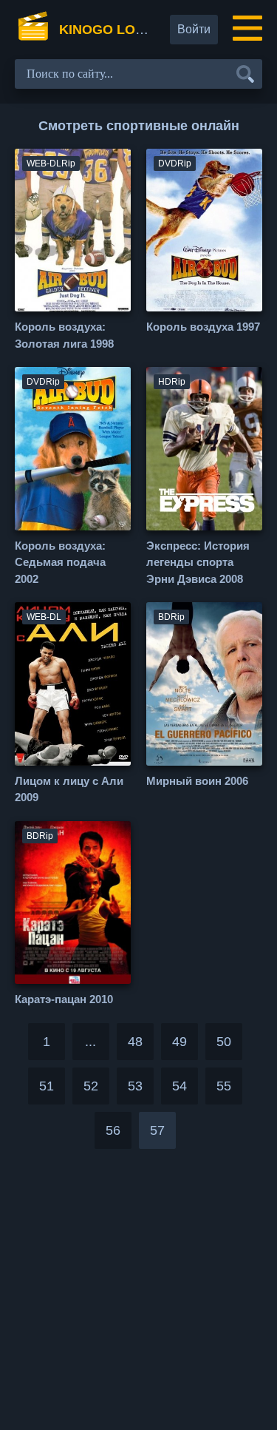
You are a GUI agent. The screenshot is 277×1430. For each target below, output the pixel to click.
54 (179, 1086)
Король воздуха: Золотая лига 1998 (64, 335)
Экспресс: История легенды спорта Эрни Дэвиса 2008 (198, 562)
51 (46, 1086)
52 (90, 1086)
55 (223, 1086)
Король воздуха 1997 (203, 326)
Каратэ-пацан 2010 (64, 999)
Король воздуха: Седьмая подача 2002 (60, 562)
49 (179, 1041)
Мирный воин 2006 (197, 781)
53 (135, 1086)
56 (113, 1130)
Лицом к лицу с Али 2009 (69, 789)
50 (223, 1041)
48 (135, 1041)
